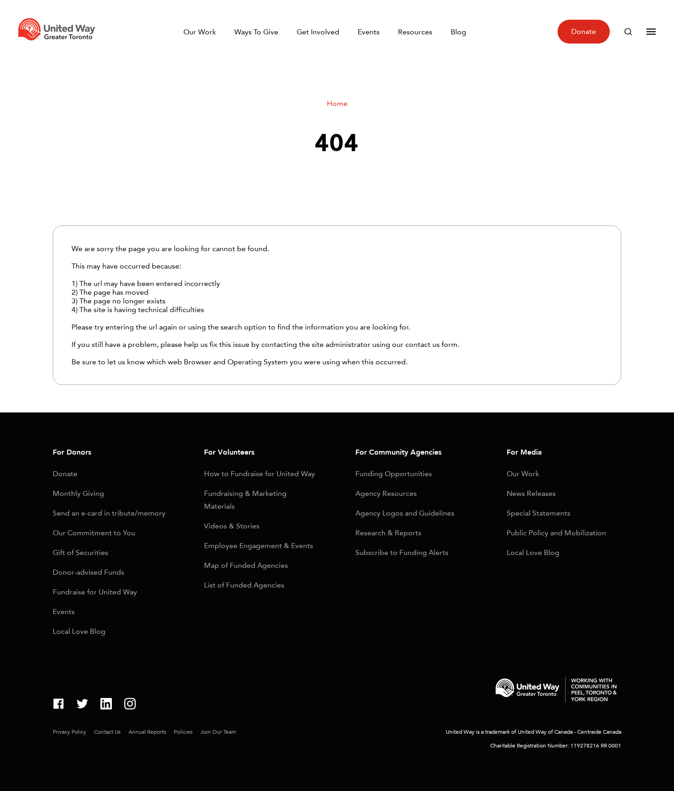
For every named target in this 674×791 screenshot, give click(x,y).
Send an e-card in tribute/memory (109, 513)
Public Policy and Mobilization (556, 532)
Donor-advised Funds (88, 572)
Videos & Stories (232, 526)
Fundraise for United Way (95, 592)
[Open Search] (628, 31)
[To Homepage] (58, 42)
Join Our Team (218, 732)
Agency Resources (386, 493)
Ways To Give (256, 31)
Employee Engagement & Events (258, 545)
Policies (183, 732)
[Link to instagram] (130, 705)
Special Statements (538, 513)
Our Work (199, 31)
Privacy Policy (69, 732)
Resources (415, 31)
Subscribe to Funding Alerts (401, 552)
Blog (458, 31)
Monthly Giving (78, 493)
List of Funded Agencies (244, 585)
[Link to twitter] (82, 705)
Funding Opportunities (393, 473)
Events (369, 31)
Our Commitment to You (94, 532)
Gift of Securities (80, 552)
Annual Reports (147, 732)
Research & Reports (388, 532)
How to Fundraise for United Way (259, 473)
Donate (583, 31)
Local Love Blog (79, 631)
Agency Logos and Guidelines (404, 513)
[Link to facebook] (58, 705)
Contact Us (107, 732)
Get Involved (318, 31)
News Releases (531, 493)
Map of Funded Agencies (246, 565)
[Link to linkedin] (106, 705)
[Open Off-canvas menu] (651, 31)
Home (337, 103)
